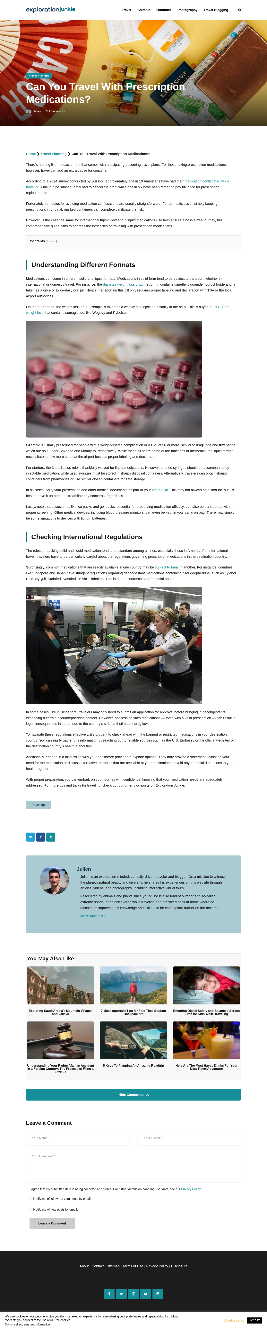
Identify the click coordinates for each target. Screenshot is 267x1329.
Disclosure (179, 1266)
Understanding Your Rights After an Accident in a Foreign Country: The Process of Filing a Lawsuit (60, 1069)
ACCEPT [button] (254, 1320)
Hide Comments (131, 1095)
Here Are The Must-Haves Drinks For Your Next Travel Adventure (206, 1067)
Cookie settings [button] (234, 1320)
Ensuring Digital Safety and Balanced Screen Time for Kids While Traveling (206, 1012)
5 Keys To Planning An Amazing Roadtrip (133, 1065)
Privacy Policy (191, 1189)
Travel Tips (38, 805)
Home (31, 154)
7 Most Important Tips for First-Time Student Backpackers (133, 1012)
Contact (98, 1266)
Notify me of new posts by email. (55, 1209)
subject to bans (167, 567)
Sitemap (113, 1266)
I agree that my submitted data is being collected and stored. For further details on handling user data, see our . (115, 1189)
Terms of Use (133, 1266)
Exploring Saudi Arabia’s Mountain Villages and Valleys (60, 1012)
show (51, 241)
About (84, 1266)
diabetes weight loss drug (123, 284)
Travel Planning (39, 75)
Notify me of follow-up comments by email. (62, 1198)
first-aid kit (160, 490)
